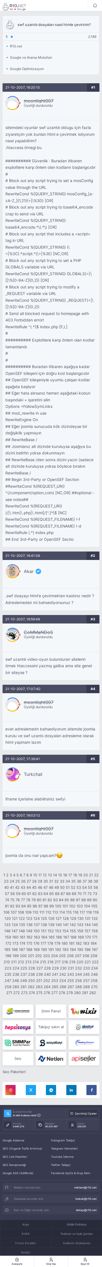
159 (8, 937)
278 (62, 992)
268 (78, 986)
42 (17, 887)
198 (8, 955)
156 (80, 931)
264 (47, 986)
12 (45, 875)
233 (86, 968)
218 (65, 962)
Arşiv (25, 1224)
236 (15, 974)
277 (54, 992)
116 (75, 912)
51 (68, 887)
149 (29, 931)
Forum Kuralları (25, 1243)
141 (66, 924)
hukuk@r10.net (86, 1198)
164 (44, 937)
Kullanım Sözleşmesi (76, 1243)
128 (66, 918)
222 (95, 962)
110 (35, 912)
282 (92, 992)
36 (79, 881)
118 (89, 912)
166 (59, 937)
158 (95, 931)
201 (31, 955)
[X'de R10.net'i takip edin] (31, 1090)
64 (46, 893)
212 (21, 962)
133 (7, 924)
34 (67, 881)
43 (23, 887)
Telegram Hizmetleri (64, 1148)
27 (29, 881)
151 (43, 931)
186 (15, 949)
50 (62, 887)
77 (23, 900)
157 (87, 931)
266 (63, 986)
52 (73, 887)
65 (51, 893)
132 (95, 918)
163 (37, 937)
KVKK (26, 1233)
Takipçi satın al (51, 1027)
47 (45, 887)
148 (22, 931)
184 (93, 943)
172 (8, 943)
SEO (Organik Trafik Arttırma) (22, 1148)
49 (56, 887)
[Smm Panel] (18, 1027)
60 (24, 893)
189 (36, 949)
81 (44, 900)
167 (66, 937)
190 (44, 949)
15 (60, 875)
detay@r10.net (86, 1210)
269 (86, 986)
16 (65, 875)
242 (62, 974)
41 (12, 887)
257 (86, 980)
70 (79, 893)
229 (55, 968)
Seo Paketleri (14, 1071)
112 (48, 912)
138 (44, 924)
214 (36, 962)
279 (69, 992)
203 (46, 955)
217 (58, 962)
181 (72, 943)
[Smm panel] (18, 1043)
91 (7, 906)
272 (16, 992)
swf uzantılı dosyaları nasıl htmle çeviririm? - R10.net (18, 6)
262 (31, 986)
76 (18, 900)
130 (80, 918)
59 (18, 893)
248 (15, 980)
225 (23, 968)
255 (70, 980)
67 (63, 893)
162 (29, 937)
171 (94, 937)
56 (96, 887)
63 (40, 893)
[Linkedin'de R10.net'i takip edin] (71, 1090)
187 (22, 949)
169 (81, 937)
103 (79, 906)
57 (7, 893)
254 (62, 980)
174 (22, 943)
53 (78, 887)
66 (57, 893)
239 (39, 974)
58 (12, 893)
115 (69, 912)
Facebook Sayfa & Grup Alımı (70, 1173)
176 (36, 943)
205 (62, 955)
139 (51, 924)
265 (55, 986)
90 (95, 900)
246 (94, 974)
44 (28, 887)
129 (73, 918)
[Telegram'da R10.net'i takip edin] (51, 1090)
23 (6, 881)
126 (51, 918)
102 (72, 906)
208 (85, 955)
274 (32, 992)
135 (22, 924)
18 (75, 875)
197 (95, 949)
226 (31, 968)
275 (39, 992)
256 (78, 980)
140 (59, 924)
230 (63, 968)
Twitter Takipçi (60, 1165)
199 (15, 955)
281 (85, 992)
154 (65, 931)
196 (87, 949)
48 (51, 887)
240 (47, 974)
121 (15, 918)
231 (71, 968)
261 (23, 986)
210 (7, 962)
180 (64, 943)
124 (36, 918)
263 (39, 986)
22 (96, 875)
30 (45, 881)
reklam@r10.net (85, 1187)
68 (68, 893)
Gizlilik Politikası (76, 1224)
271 (9, 992)
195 (80, 949)
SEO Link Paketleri (15, 1156)
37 (84, 881)
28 (34, 881)
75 (12, 900)
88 (83, 900)
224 (15, 968)
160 (15, 937)
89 (89, 900)
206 (70, 955)
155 (73, 931)
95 (29, 906)
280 (77, 992)
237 (23, 974)
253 (54, 980)
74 (7, 900)
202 (38, 955)
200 (23, 955)
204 (54, 955)
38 (90, 881)
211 (14, 962)
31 (51, 881)
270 (94, 986)
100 (58, 906)
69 (74, 893)
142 (73, 924)
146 (7, 931)
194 (73, 949)
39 (96, 881)
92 (12, 906)
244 (78, 974)
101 (65, 906)
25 (17, 881)
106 (6, 912)
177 (43, 943)
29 (40, 881)
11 (40, 875)
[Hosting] (84, 1027)
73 (95, 893)
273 (24, 992)
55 (90, 887)
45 (34, 887)
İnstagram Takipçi (63, 1140)
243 (70, 974)
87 (78, 900)
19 (80, 875)
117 (82, 912)
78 (28, 900)
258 (94, 980)
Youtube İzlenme (62, 1156)
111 (41, 912)
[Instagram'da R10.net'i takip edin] (10, 1090)
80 (39, 900)
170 (88, 937)
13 (50, 875)
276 (47, 992)
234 (94, 968)
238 (31, 974)
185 (7, 949)
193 (65, 949)
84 (61, 900)
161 (22, 937)
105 (94, 906)
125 (44, 918)
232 (78, 968)
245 (86, 974)
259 (8, 986)
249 (23, 980)
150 (36, 931)
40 (6, 887)
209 (93, 955)
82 (50, 900)
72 (90, 893)
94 (23, 906)
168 (73, 937)
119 (96, 912)
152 (51, 931)
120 (8, 918)
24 (12, 881)
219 (72, 962)
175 (29, 943)
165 (51, 937)
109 (28, 912)
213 (28, 962)
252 (46, 980)
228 (47, 968)
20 (85, 875)
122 (22, 918)
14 (55, 875)
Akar (29, 571)
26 (23, 881)
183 (86, 943)
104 (87, 906)
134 (15, 924)
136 (29, 924)
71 (84, 893)
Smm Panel (51, 1011)
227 (39, 968)
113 (55, 912)
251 (39, 980)
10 (35, 875)
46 (40, 887)
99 (51, 906)
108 (21, 912)
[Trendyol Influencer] (84, 1011)
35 (73, 881)
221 (87, 962)
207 (78, 955)
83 (55, 900)
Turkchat (33, 774)
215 (43, 962)
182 (79, 943)
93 (18, 906)
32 (56, 881)
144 (87, 924)
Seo (17, 1058)
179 (57, 943)
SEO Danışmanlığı (14, 1165)
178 (50, 943)
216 (50, 962)
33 (62, 881)
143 (80, 924)
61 (29, 893)
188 (29, 949)
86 (72, 900)
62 (34, 893)
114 (62, 912)
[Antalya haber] (18, 1011)
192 (58, 949)
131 (87, 918)
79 (33, 900)
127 (58, 918)
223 (8, 968)
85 (67, 900)
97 (40, 906)
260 (15, 986)
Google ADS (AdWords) (18, 1173)
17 (70, 875)
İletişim (25, 1252)
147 (15, 931)
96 (35, 906)
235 (8, 974)
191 (51, 949)
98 (46, 906)
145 (95, 924)
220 (79, 962)
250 (31, 980)
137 (37, 924)
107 (14, 912)
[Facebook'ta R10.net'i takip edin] (91, 1090)
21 (91, 875)
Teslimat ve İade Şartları (76, 1233)
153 (58, 931)
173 (15, 943)
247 (8, 980)
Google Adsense (13, 1140)
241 (55, 974)
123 (29, 918)
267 (70, 986)
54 (84, 887)
